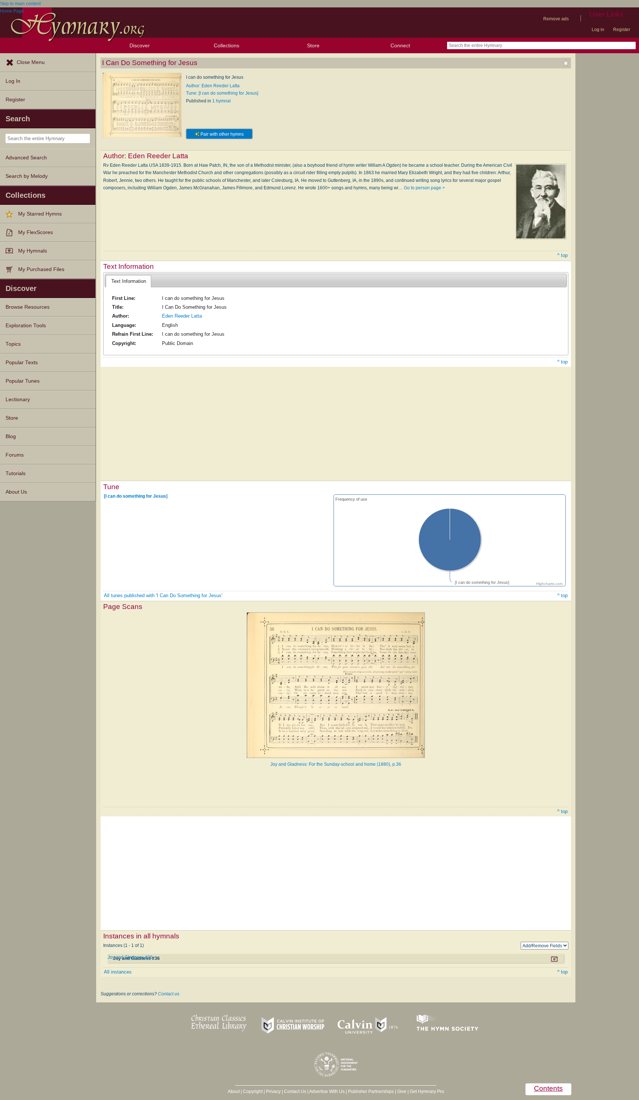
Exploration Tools (26, 325)
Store (313, 45)
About (234, 1091)
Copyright (253, 1091)
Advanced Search (26, 157)
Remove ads (556, 18)
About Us (16, 492)
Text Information (128, 281)
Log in (598, 29)
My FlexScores (35, 232)
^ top (562, 255)
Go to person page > (424, 187)
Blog (11, 436)
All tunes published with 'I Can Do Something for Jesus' (163, 595)
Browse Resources (28, 307)
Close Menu (31, 62)
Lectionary (18, 399)
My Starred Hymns (40, 214)
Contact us (168, 993)
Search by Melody (27, 176)
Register (621, 29)
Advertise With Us (327, 1091)
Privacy (273, 1091)
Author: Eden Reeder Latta (213, 85)
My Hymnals (32, 251)
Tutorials (16, 473)
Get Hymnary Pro (427, 1091)
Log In (13, 81)
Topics (13, 344)
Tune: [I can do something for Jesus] (222, 93)
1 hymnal (221, 101)
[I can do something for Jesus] (136, 495)
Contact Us (295, 1091)
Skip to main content (20, 3)
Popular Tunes (23, 381)
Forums (15, 455)
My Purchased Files (41, 269)
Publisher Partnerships (371, 1091)
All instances (118, 972)
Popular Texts (22, 362)
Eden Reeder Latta (182, 316)
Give (401, 1091)
